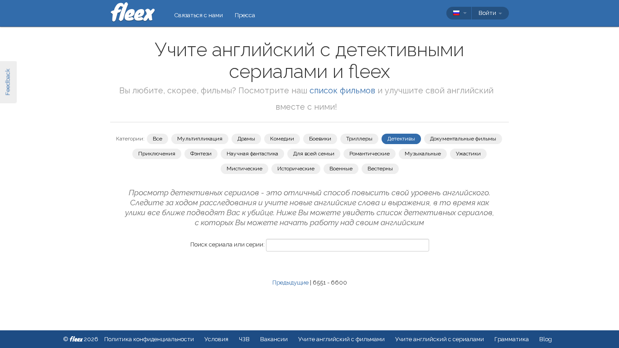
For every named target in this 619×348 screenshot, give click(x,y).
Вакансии (274, 339)
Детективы (401, 138)
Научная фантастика (252, 153)
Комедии (282, 138)
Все (157, 138)
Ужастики (468, 153)
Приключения (156, 153)
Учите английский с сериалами (439, 339)
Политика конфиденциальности (149, 339)
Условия (216, 339)
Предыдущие (290, 282)
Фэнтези (201, 153)
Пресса (245, 15)
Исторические (295, 168)
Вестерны (380, 168)
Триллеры (359, 138)
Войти (488, 13)
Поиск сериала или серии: (227, 244)
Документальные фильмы (463, 138)
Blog (545, 339)
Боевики (320, 138)
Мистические (244, 168)
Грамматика (511, 339)
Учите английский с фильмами (341, 339)
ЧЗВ (244, 339)
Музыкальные (423, 153)
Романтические (369, 153)
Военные (341, 168)
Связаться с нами (198, 15)
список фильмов (342, 90)
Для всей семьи (313, 153)
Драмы (246, 138)
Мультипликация (199, 138)
